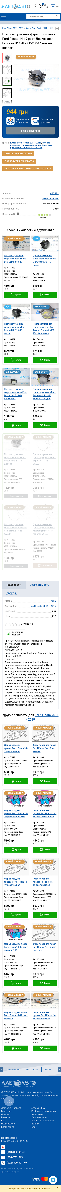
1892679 (47, 1069)
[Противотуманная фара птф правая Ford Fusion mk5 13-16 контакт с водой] (44, 377)
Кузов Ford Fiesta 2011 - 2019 (25, 142)
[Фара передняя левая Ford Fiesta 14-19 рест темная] (44, 733)
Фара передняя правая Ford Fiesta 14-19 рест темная (16, 748)
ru (53, 6)
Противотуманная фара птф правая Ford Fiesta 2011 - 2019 (31, 146)
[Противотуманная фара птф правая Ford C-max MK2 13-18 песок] (44, 243)
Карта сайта (7, 1127)
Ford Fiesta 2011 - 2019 (43, 606)
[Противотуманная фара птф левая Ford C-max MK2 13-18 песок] (16, 312)
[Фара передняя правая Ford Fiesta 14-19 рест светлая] (44, 867)
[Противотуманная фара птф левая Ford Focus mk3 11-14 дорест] (16, 442)
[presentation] (16, 78)
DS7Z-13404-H (13, 1069)
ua (57, 6)
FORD (53, 601)
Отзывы (5, 1114)
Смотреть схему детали (18, 154)
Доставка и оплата (11, 1108)
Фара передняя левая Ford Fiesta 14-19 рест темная (44, 748)
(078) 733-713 (15, 1157)
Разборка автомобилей (43, 1111)
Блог (33, 1127)
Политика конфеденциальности (17, 1168)
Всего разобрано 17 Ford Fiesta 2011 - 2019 (28, 168)
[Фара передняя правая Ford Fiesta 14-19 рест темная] (16, 733)
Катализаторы (39, 1117)
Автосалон (37, 1114)
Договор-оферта (10, 1171)
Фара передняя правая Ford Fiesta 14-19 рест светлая (44, 881)
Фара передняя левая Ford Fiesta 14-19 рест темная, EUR (16, 947)
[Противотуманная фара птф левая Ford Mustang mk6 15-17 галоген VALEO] (44, 512)
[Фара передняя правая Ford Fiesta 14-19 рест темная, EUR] (16, 798)
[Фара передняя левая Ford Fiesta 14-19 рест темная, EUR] (16, 932)
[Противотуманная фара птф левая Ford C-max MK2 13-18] (16, 243)
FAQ (3, 1120)
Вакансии (6, 1117)
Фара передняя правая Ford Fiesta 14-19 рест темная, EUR (16, 813)
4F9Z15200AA (50, 198)
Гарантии (6, 1111)
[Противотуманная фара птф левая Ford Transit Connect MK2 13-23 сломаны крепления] (44, 312)
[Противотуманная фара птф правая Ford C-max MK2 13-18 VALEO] (16, 512)
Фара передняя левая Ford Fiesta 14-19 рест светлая (44, 947)
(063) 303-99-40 (16, 1152)
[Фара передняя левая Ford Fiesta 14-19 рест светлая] (44, 932)
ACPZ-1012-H (32, 1069)
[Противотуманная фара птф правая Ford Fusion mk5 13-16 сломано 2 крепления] (16, 377)
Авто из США (38, 1108)
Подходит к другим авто (19, 161)
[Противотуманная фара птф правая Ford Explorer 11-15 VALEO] (44, 442)
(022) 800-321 (17, 1162)
